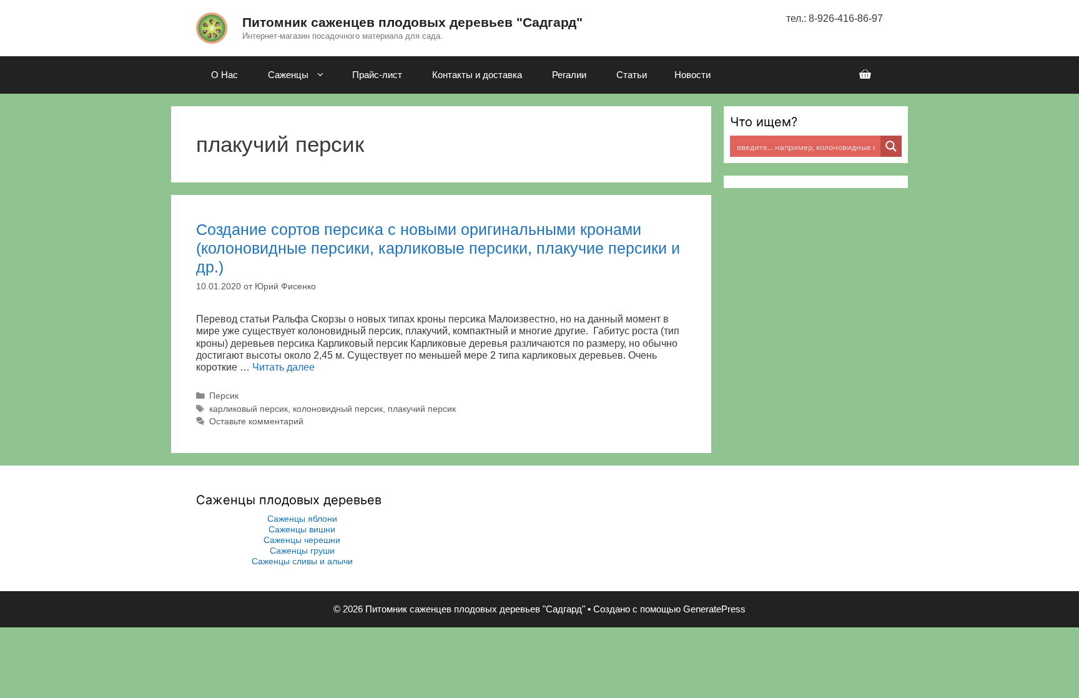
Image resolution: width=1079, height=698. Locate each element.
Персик (224, 396)
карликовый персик (248, 409)
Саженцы (288, 74)
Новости (692, 74)
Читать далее (283, 367)
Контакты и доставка (477, 74)
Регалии (569, 74)
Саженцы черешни (302, 540)
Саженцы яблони (302, 519)
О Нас (224, 74)
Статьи (631, 74)
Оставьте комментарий (256, 421)
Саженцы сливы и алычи (302, 561)
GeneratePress (714, 609)
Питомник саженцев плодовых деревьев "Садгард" (412, 22)
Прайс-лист (377, 74)
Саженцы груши (302, 551)
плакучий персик (422, 409)
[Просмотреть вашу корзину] (865, 75)
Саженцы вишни (302, 529)
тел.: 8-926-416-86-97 (834, 18)
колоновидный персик (338, 409)
